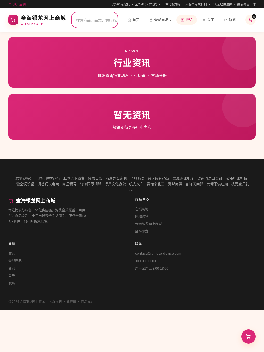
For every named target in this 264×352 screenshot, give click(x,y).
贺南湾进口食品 (209, 178)
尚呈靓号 (69, 183)
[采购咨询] (248, 336)
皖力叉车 (136, 183)
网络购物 (141, 216)
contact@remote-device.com (158, 253)
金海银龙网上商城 (148, 223)
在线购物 (141, 208)
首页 (136, 19)
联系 (232, 19)
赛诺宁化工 (156, 183)
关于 (210, 19)
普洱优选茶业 (158, 178)
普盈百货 (95, 178)
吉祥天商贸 (194, 183)
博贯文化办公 (115, 183)
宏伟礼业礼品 (236, 178)
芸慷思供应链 (217, 183)
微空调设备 (25, 183)
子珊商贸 (137, 178)
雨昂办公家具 (116, 178)
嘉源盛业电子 (183, 178)
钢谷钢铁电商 (48, 183)
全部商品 (162, 19)
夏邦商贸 (175, 183)
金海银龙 (141, 231)
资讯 (189, 19)
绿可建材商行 (49, 178)
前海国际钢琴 (90, 183)
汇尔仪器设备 (74, 178)
